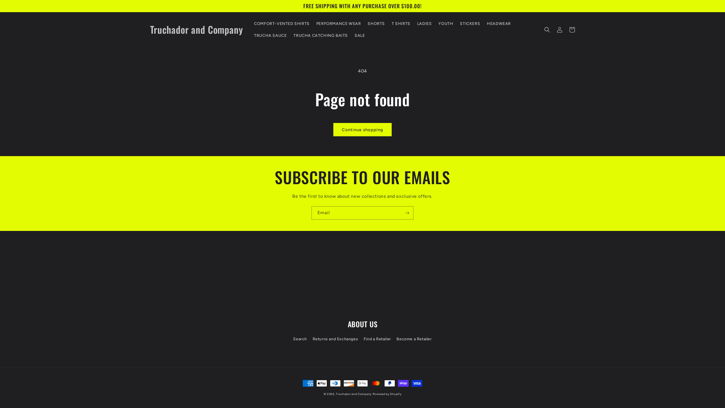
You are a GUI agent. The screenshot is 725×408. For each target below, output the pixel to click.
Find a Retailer (377, 339)
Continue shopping (362, 129)
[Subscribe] (407, 213)
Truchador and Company (354, 394)
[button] (547, 30)
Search (300, 339)
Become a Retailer (414, 339)
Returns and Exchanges (335, 339)
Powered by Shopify (387, 394)
